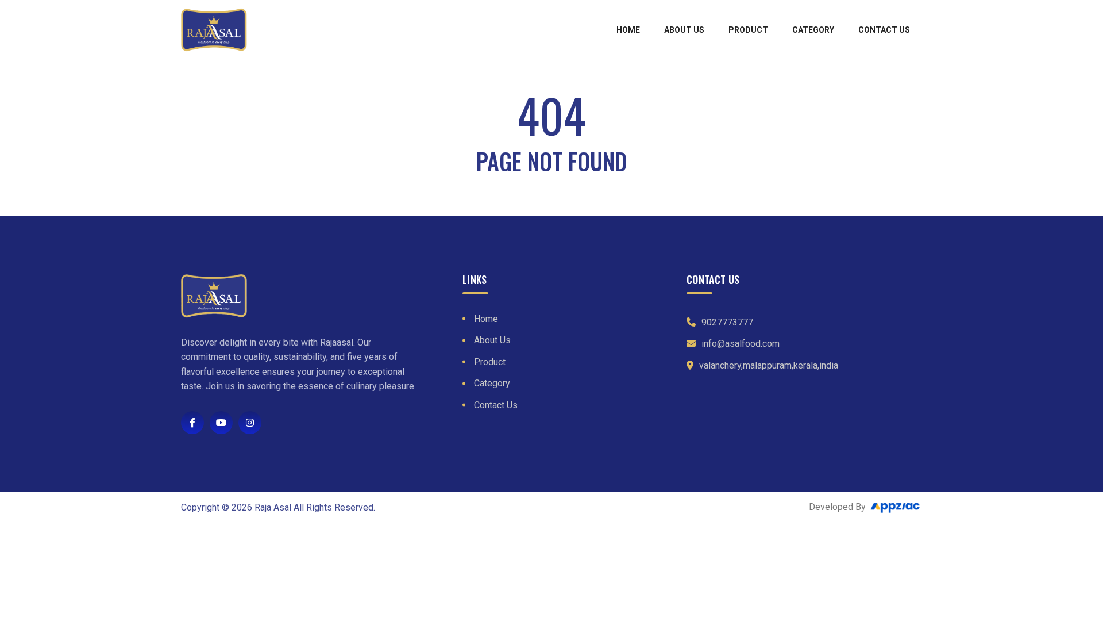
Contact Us (884, 29)
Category (813, 29)
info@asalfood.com (740, 343)
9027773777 (727, 322)
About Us (684, 29)
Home (628, 29)
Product (748, 29)
